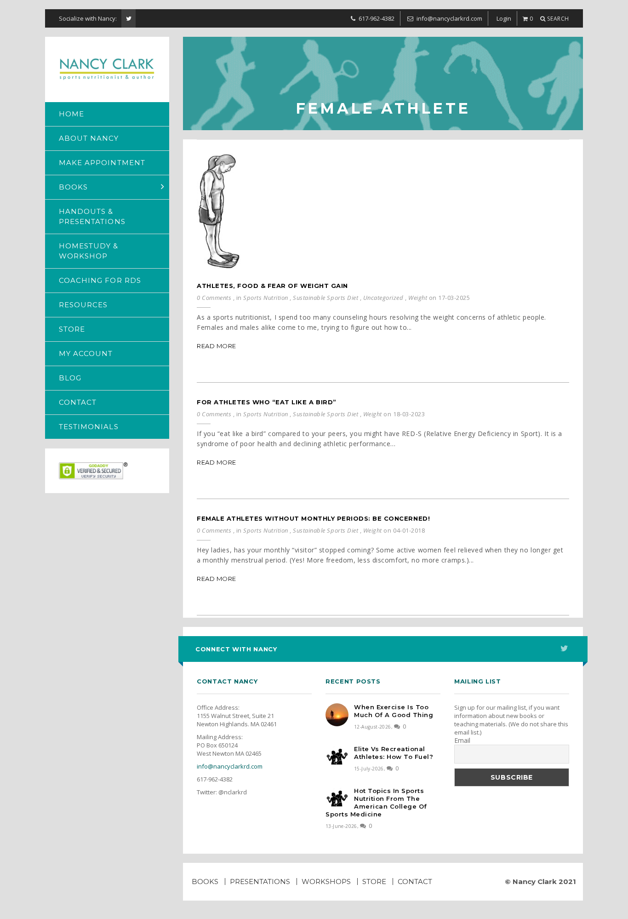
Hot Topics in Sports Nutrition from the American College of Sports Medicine (376, 802)
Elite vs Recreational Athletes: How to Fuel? (393, 752)
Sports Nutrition (265, 297)
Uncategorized (383, 297)
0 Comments (214, 297)
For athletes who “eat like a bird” (267, 402)
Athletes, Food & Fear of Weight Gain (272, 285)
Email (462, 740)
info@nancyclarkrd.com (230, 766)
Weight (417, 297)
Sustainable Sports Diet (325, 297)
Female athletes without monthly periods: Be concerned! (313, 518)
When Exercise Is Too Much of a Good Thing (393, 710)
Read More (216, 346)
